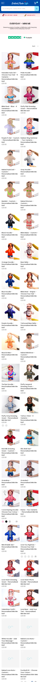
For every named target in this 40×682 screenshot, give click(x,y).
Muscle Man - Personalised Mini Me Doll (10, 355)
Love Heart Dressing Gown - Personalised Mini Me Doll (10, 582)
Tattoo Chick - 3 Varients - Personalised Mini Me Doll (29, 419)
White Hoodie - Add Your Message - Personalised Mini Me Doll (10, 642)
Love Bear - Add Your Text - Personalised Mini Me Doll (29, 611)
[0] (35, 3)
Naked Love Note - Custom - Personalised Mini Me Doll (29, 642)
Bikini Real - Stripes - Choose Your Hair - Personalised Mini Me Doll (29, 295)
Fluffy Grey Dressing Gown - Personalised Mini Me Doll (10, 418)
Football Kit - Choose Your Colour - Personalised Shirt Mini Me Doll (29, 673)
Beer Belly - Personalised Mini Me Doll (29, 264)
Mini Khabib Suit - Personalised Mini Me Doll (10, 547)
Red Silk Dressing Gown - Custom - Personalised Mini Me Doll (10, 452)
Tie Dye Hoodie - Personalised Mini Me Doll (10, 386)
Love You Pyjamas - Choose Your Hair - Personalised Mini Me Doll (29, 548)
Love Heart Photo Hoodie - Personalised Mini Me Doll (29, 582)
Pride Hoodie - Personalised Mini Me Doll (29, 75)
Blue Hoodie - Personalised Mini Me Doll (10, 294)
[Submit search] (37, 8)
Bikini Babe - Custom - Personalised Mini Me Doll (29, 235)
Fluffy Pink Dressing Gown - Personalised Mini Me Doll (29, 108)
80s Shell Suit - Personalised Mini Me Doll (29, 451)
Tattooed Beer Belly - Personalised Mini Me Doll (29, 325)
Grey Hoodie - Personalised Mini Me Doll (29, 172)
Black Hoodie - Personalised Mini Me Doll (10, 235)
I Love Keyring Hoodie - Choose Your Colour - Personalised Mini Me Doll (10, 513)
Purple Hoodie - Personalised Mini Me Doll (10, 325)
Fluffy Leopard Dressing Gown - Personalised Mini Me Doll (29, 387)
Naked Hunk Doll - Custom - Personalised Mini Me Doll (10, 173)
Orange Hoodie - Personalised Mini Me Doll (10, 264)
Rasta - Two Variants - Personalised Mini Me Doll (29, 512)
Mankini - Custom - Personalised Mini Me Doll (10, 203)
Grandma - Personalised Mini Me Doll (10, 482)
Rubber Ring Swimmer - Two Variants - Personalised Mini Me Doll (29, 141)
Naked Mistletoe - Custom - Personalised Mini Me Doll (29, 356)
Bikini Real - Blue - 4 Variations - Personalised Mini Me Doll (10, 109)
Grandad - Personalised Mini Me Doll (29, 482)
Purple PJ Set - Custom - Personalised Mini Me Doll (10, 140)
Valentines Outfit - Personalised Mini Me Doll (10, 611)
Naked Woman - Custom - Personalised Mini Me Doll (29, 204)
